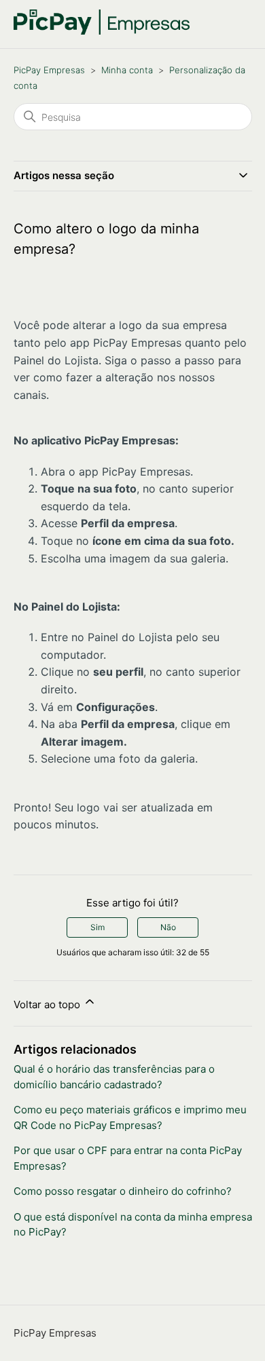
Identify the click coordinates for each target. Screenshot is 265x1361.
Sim (97, 927)
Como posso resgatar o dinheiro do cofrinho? (123, 1191)
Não (168, 927)
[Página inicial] (102, 30)
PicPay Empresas (49, 69)
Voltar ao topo (48, 1004)
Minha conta (127, 69)
